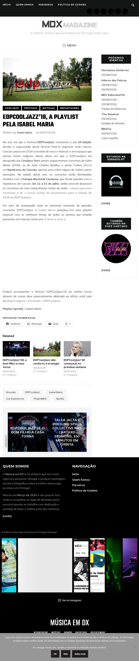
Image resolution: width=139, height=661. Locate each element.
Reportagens (69, 108)
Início (7, 4)
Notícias (49, 108)
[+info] (7, 516)
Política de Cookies (72, 4)
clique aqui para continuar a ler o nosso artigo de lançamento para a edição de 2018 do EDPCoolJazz (47, 192)
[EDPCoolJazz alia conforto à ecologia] (46, 348)
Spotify (60, 398)
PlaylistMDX (40, 398)
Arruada (11, 392)
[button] (69, 45)
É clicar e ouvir (54, 219)
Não (66, 654)
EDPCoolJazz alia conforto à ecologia (46, 361)
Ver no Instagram (71, 600)
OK (55, 654)
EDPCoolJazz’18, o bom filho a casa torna (15, 363)
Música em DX (69, 622)
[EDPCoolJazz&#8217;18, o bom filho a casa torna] (16, 348)
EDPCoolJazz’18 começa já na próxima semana (75, 363)
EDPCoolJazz (32, 392)
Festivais (30, 108)
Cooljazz (12, 108)
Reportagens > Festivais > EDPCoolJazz (33, 300)
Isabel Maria (24, 132)
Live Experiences (15, 398)
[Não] (134, 647)
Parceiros (46, 4)
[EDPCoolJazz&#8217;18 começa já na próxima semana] (77, 348)
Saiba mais (80, 654)
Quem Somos (25, 4)
